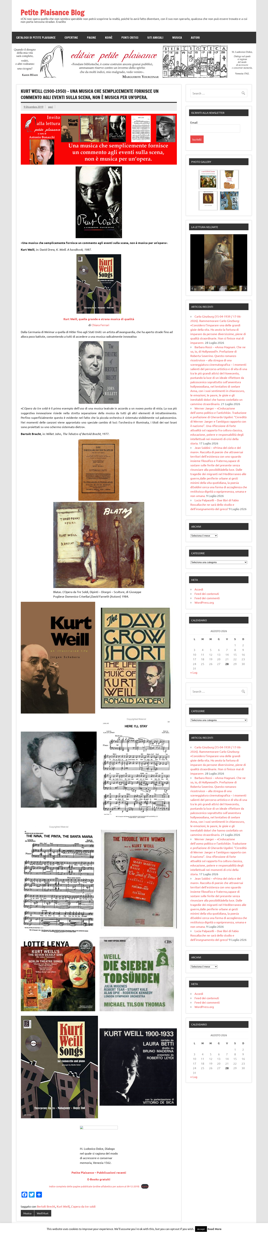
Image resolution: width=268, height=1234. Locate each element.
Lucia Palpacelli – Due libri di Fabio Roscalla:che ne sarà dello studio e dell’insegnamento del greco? (214, 504)
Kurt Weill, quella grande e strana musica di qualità (98, 319)
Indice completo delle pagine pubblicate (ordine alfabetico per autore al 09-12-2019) (94, 1186)
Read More (214, 1229)
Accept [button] (201, 1229)
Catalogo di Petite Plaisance (36, 38)
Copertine (71, 38)
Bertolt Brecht (46, 1206)
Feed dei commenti (207, 598)
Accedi (199, 589)
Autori (195, 38)
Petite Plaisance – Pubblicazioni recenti (98, 1172)
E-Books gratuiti (98, 1179)
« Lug (193, 672)
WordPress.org (204, 602)
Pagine (91, 38)
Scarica (145, 1186)
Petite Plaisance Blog (52, 12)
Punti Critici (129, 38)
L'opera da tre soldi (83, 1206)
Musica (177, 38)
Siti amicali (155, 38)
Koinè (108, 38)
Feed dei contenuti (207, 593)
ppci (50, 106)
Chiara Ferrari (100, 325)
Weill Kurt (42, 1213)
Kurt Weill (63, 1206)
